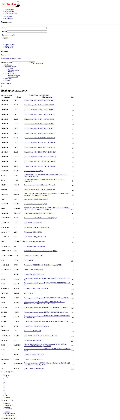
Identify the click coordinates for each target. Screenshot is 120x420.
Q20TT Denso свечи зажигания (34, 368)
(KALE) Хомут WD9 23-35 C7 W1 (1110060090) (39, 109)
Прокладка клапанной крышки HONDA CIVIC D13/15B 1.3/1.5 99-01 (46, 298)
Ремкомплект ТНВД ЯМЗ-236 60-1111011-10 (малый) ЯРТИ (43, 265)
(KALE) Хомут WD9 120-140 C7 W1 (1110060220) (40, 152)
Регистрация (8, 18)
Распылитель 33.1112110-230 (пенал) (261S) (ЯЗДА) (40, 218)
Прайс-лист (8, 65)
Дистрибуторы (9, 415)
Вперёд (6, 395)
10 (5, 393)
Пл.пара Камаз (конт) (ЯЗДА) (33, 269)
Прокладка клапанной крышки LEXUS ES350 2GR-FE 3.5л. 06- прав (46, 307)
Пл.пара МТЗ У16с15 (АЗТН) (33, 255)
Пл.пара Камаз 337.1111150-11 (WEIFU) (36, 326)
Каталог (7, 407)
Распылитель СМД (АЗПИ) (33, 222)
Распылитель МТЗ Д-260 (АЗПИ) (34, 246)
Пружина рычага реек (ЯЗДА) (33, 171)
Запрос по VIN (13, 77)
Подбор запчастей (14, 75)
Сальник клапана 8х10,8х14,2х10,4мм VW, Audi (39, 185)
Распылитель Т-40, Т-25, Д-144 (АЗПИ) (36, 227)
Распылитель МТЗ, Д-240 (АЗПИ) (35, 237)
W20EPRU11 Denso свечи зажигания (36, 288)
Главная (7, 403)
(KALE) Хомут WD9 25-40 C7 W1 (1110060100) (39, 124)
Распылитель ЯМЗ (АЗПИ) (32, 331)
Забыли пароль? (9, 44)
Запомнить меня (7, 35)
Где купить (8, 78)
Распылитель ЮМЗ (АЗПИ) (33, 232)
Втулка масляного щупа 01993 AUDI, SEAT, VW (39, 189)
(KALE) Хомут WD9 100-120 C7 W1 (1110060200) (40, 142)
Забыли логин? (9, 46)
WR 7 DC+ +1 (28, 293)
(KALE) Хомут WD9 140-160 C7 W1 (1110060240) (40, 161)
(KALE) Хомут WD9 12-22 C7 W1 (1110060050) (39, 105)
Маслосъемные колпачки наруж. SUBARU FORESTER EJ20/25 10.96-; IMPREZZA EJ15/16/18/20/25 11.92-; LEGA (46, 208)
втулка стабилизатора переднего (34, 241)
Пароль (4, 31)
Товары (10, 68)
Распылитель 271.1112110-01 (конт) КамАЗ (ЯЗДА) (40, 335)
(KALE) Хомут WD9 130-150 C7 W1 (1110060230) (40, 166)
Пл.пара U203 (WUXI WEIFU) (34, 274)
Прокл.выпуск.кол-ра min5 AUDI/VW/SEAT (38, 213)
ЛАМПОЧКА (28, 260)
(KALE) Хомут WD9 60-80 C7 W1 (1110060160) (39, 133)
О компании (39, 63)
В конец (7, 397)
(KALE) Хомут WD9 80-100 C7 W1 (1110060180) (39, 138)
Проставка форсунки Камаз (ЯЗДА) (35, 204)
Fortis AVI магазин (10, 66)
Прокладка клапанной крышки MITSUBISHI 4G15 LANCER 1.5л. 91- (46, 321)
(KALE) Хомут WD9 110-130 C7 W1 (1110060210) (40, 157)
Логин (4, 28)
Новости (7, 412)
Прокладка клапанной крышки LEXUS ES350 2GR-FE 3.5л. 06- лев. (46, 312)
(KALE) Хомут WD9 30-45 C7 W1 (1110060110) (39, 119)
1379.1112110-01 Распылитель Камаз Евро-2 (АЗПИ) (40, 251)
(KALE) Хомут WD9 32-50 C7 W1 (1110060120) (39, 114)
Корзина (11, 71)
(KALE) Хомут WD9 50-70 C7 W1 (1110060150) (39, 128)
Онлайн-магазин (9, 413)
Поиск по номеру (6, 62)
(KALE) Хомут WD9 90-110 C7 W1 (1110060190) (39, 147)
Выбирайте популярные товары (11, 58)
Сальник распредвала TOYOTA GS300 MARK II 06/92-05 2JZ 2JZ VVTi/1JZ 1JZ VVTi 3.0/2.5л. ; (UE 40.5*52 (45, 345)
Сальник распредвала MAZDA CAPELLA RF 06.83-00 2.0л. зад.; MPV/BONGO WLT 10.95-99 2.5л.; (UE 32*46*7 (44, 302)
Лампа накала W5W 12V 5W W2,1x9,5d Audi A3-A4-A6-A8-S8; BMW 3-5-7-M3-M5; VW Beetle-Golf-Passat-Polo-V (47, 194)
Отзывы (7, 80)
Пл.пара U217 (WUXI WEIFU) (34, 354)
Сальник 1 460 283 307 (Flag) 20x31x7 (36, 199)
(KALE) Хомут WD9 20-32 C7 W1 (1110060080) (39, 100)
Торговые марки (13, 70)
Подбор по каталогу (10, 73)
